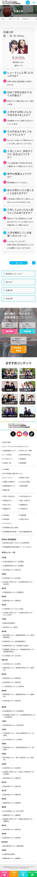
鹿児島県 (5, 842)
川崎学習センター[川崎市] (12, 664)
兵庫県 (4, 754)
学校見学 (6, 519)
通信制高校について (10, 450)
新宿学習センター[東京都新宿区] (14, 641)
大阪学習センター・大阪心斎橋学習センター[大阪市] (18, 734)
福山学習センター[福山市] (12, 778)
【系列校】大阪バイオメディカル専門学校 (16, 543)
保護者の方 (24, 505)
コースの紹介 (7, 455)
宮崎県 (4, 834)
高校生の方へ (7, 500)
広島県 (4, 764)
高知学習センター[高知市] (12, 803)
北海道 (4, 557)
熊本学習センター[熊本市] (12, 829)
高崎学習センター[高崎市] (12, 601)
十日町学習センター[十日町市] (13, 686)
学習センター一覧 (14, 19)
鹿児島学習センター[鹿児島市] (13, 846)
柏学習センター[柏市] (10, 627)
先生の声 (9, 298)
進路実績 (23, 463)
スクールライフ (8, 478)
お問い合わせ (24, 519)
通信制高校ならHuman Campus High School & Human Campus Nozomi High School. (19, 867)
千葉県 (4, 619)
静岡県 (4, 691)
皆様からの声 (24, 478)
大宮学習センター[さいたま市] (13, 609)
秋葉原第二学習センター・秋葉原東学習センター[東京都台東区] (19, 650)
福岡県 (4, 807)
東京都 (4, 631)
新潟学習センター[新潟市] (12, 678)
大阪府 (4, 729)
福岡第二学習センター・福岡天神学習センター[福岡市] (18, 820)
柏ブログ (9, 282)
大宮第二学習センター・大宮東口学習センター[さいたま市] (18, 614)
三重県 (4, 721)
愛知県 (4, 707)
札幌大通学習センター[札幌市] (13, 562)
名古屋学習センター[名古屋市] (13, 711)
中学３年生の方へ (26, 496)
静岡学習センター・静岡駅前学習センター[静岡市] (18, 695)
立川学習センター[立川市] (12, 656)
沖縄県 (4, 850)
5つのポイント (7, 459)
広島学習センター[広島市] (12, 768)
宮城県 (4, 574)
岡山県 (4, 782)
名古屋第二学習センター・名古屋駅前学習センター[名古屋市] (19, 716)
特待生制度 (24, 486)
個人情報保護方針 (26, 532)
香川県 (4, 790)
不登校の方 (24, 509)
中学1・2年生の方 (9, 496)
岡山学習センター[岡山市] (12, 786)
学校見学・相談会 (18, 349)
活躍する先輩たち (9, 482)
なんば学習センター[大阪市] (12, 739)
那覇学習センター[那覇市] (12, 858)
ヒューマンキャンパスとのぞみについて (15, 446)
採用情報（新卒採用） (10, 532)
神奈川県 (5, 660)
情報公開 (6, 490)
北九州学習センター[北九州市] (13, 811)
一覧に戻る (18, 263)
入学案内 (6, 469)
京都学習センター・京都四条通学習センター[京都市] (18, 748)
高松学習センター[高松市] (12, 795)
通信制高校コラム (9, 486)
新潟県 (4, 674)
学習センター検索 (26, 450)
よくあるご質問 (25, 482)
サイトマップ (7, 523)
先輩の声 (9, 290)
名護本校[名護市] (9, 854)
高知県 (4, 799)
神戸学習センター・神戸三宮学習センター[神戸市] (18, 758)
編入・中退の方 (25, 500)
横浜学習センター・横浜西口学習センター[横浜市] (18, 669)
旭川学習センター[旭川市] (12, 570)
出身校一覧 (7, 463)
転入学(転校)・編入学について (13, 473)
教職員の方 (7, 509)
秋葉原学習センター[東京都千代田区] (15, 646)
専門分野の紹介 (25, 455)
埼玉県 (4, 605)
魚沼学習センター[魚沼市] (12, 682)
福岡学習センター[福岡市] (12, 815)
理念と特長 (7, 442)
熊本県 (4, 825)
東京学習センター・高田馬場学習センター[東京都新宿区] (18, 636)
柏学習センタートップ (14, 274)
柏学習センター (26, 19)
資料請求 (9, 331)
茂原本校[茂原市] (9, 623)
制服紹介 (23, 459)
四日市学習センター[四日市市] (13, 725)
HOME (3, 19)
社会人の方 (7, 505)
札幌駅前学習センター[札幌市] (13, 566)
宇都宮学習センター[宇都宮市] (13, 592)
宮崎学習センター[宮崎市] (12, 838)
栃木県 (4, 588)
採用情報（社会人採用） (11, 527)
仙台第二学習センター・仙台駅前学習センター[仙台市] (18, 583)
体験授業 (27, 331)
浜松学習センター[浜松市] (12, 701)
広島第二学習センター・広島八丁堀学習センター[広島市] (19, 773)
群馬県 (4, 596)
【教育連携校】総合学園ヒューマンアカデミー (18, 547)
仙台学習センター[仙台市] (12, 578)
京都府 (4, 744)
